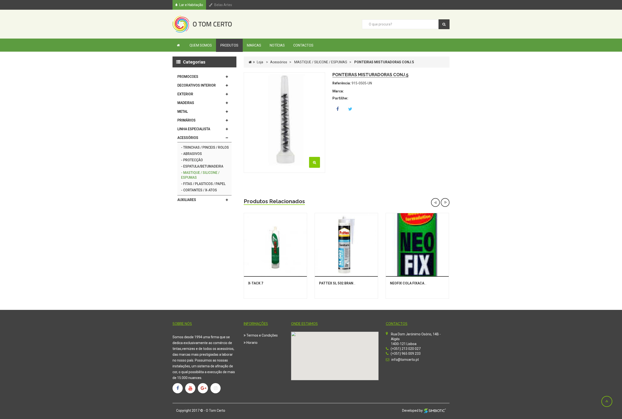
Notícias (277, 45)
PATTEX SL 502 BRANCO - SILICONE (347, 283)
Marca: (338, 91)
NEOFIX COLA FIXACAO (408, 283)
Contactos (303, 45)
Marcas (254, 45)
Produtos (229, 45)
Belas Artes (223, 5)
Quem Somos (201, 45)
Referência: (341, 83)
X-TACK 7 (255, 283)
